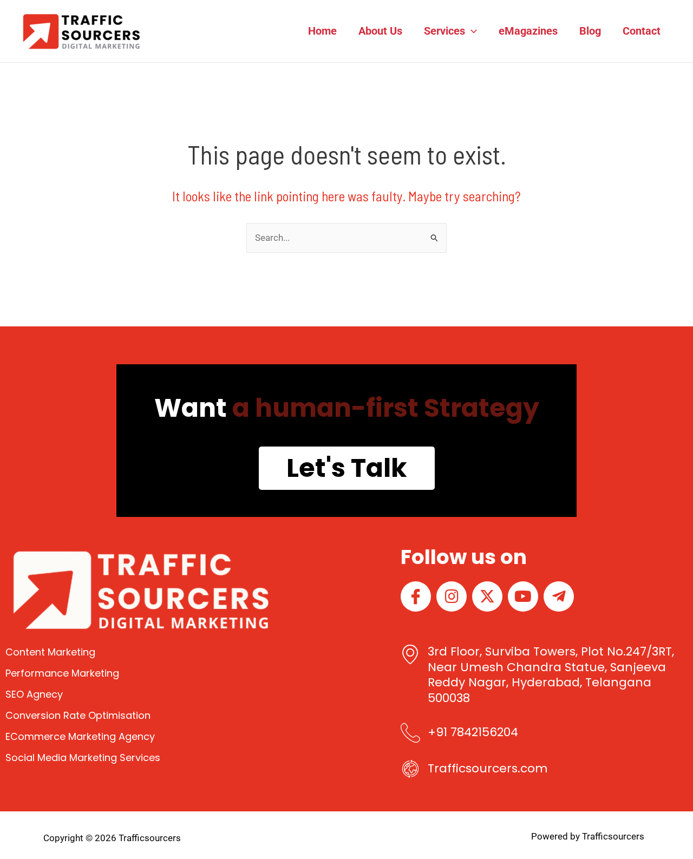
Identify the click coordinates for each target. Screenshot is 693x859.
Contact (642, 30)
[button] (471, 30)
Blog (590, 30)
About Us (380, 30)
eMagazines (528, 30)
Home (322, 30)
